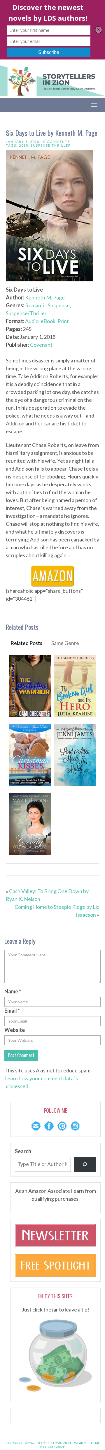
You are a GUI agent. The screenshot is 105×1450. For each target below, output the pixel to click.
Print (63, 321)
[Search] (85, 1164)
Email (12, 1010)
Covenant (41, 344)
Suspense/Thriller (26, 313)
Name (12, 991)
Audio (31, 321)
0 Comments (56, 141)
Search (23, 1151)
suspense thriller (51, 145)
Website (14, 1030)
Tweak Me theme (86, 1443)
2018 (23, 145)
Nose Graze (55, 1447)
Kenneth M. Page (45, 297)
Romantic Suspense (47, 305)
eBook (48, 321)
